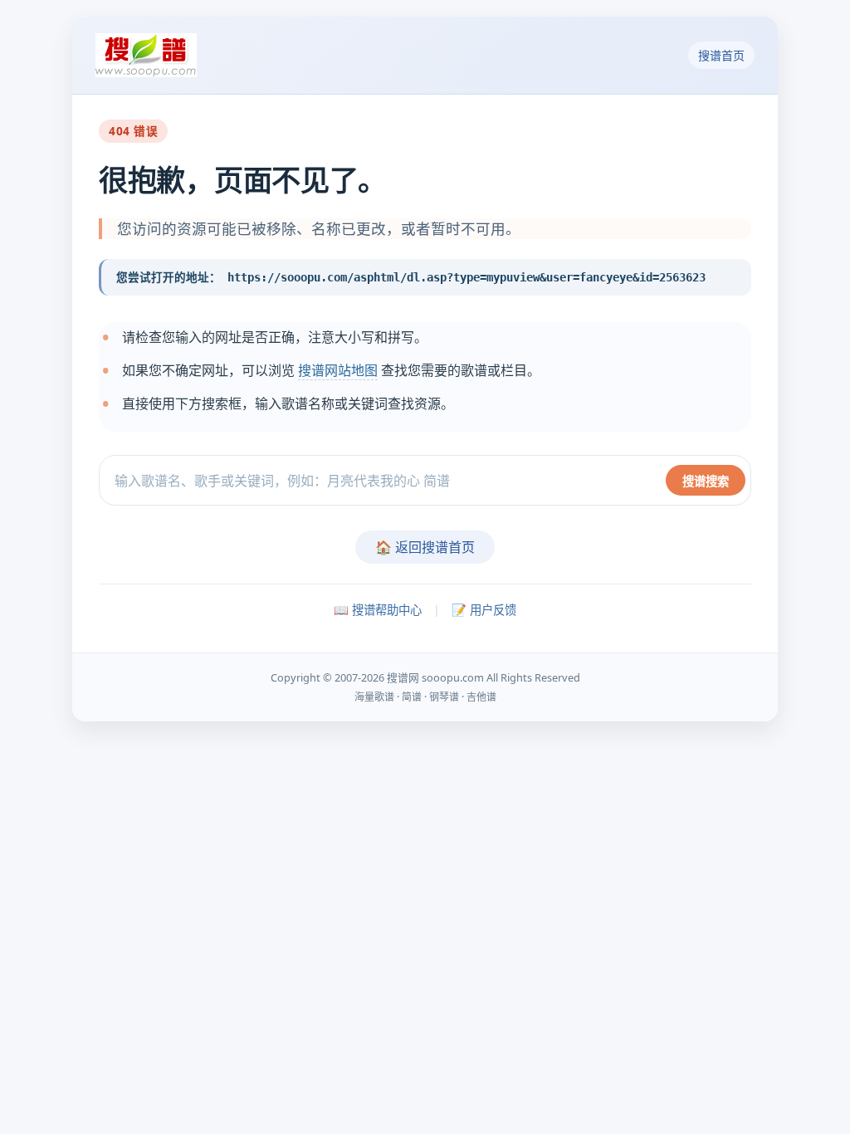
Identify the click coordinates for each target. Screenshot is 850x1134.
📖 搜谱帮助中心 (378, 610)
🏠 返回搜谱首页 (425, 547)
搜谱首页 (721, 55)
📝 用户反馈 (484, 610)
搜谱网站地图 (338, 370)
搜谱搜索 (705, 481)
